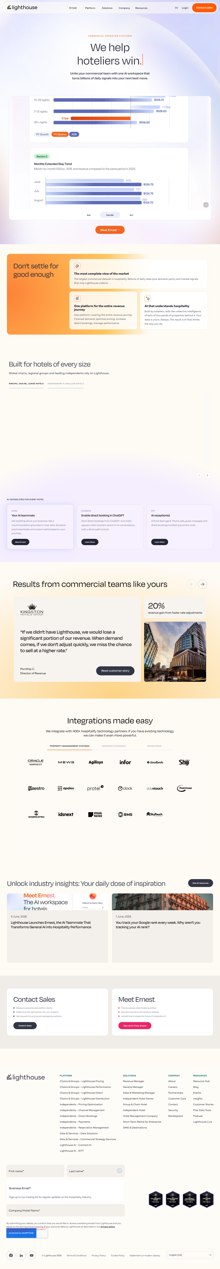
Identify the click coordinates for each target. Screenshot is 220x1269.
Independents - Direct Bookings (78, 1116)
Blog (196, 1087)
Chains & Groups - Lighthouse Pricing (82, 1081)
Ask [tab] (89, 214)
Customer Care (177, 1098)
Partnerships (175, 1092)
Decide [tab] (110, 214)
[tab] (28, 384)
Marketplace (175, 1116)
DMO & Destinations (135, 1127)
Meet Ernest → (110, 230)
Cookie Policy (117, 1255)
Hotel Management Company (140, 1116)
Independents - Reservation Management (84, 1127)
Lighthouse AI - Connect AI (75, 1145)
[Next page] (207, 475)
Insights (198, 1098)
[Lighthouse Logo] (22, 8)
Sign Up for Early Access (135, 1025)
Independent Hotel (134, 1110)
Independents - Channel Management (82, 1110)
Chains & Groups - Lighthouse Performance (85, 1087)
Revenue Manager (133, 1081)
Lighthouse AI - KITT (72, 1150)
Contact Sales (25, 1025)
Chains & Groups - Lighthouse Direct (81, 1092)
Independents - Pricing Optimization (81, 1104)
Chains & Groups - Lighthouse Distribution (85, 1098)
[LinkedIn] (21, 1255)
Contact (173, 1104)
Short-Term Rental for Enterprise (142, 1121)
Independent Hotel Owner (138, 1098)
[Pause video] (206, 205)
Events (197, 1092)
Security (173, 1110)
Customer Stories (203, 1104)
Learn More (35, 424)
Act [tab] (131, 214)
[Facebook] (10, 1255)
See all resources (201, 883)
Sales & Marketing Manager (139, 1092)
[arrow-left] (191, 584)
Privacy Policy (99, 1255)
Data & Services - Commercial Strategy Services (88, 1139)
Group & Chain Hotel (135, 1104)
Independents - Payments (75, 1121)
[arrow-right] (202, 584)
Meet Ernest (20, 542)
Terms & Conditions (77, 1255)
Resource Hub (201, 1081)
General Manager (133, 1087)
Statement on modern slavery (145, 1255)
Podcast (198, 1116)
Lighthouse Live (202, 1121)
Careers (172, 1087)
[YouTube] (31, 1255)
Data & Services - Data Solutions (79, 1133)
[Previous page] (199, 475)
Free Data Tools (202, 1110)
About (172, 1081)
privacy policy (108, 1226)
